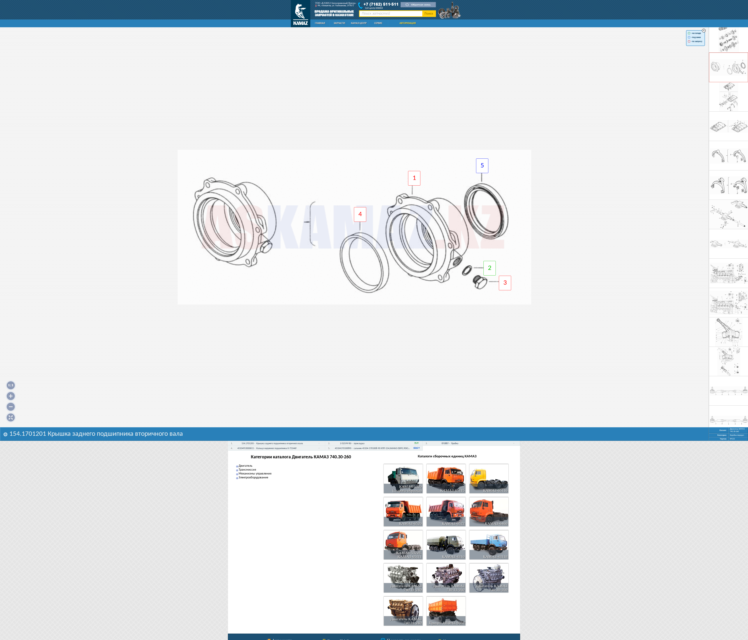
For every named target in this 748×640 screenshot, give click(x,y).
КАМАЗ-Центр (359, 23)
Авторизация (408, 23)
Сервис (378, 23)
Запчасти (339, 23)
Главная (320, 23)
